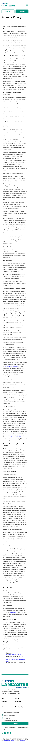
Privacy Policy (5, 736)
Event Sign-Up (19, 707)
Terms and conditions (14, 736)
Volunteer (17, 704)
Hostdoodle (22, 740)
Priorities (4, 701)
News (3, 704)
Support (17, 698)
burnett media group (8, 740)
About (3, 698)
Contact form (13, 612)
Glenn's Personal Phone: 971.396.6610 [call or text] (16, 728)
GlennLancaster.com (9, 715)
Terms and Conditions (16, 437)
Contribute (22, 11)
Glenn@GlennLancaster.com (11, 366)
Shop (3, 707)
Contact (8, 11)
